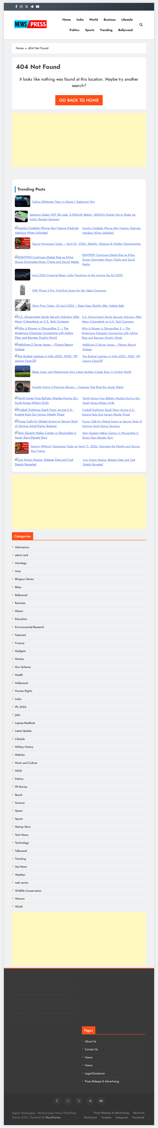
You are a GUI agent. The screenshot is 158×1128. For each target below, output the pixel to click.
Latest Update (23, 731)
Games (19, 659)
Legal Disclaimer (95, 1073)
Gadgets (20, 651)
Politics (74, 30)
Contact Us (91, 1049)
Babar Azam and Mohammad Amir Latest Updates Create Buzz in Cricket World (81, 372)
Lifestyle (127, 19)
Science (20, 803)
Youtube (106, 1117)
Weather (20, 875)
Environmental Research (29, 627)
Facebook (138, 1117)
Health (19, 675)
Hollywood (21, 683)
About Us (90, 1041)
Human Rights (23, 691)
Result (18, 795)
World (93, 19)
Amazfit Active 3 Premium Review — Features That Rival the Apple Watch (78, 387)
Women (20, 899)
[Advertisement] (79, 140)
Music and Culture (26, 763)
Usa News (21, 867)
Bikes (18, 587)
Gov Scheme (23, 667)
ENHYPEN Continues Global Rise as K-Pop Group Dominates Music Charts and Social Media (108, 259)
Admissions (22, 547)
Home (66, 19)
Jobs (17, 715)
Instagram (122, 1117)
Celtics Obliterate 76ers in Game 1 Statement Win (63, 202)
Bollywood (125, 30)
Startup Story (23, 827)
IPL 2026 (20, 707)
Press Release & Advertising (102, 1081)
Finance (19, 643)
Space (19, 811)
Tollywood (21, 851)
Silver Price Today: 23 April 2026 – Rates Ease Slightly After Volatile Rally (78, 306)
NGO (18, 771)
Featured (20, 635)
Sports (89, 30)
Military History (24, 747)
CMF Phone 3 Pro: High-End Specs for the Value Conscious (69, 290)
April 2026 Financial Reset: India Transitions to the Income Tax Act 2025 (77, 275)
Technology (22, 843)
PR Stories (21, 787)
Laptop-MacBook (25, 723)
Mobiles (20, 755)
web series (21, 883)
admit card (21, 555)
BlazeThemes (53, 1117)
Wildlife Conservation (28, 891)
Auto (18, 571)
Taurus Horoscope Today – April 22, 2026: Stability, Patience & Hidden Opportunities (86, 244)
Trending (106, 30)
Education (21, 619)
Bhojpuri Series (24, 579)
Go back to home (79, 100)
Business (110, 19)
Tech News (21, 835)
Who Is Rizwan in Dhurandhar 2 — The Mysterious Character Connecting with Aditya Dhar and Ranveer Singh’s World (110, 333)
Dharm (19, 611)
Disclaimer (90, 1117)
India (79, 19)
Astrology (21, 563)
